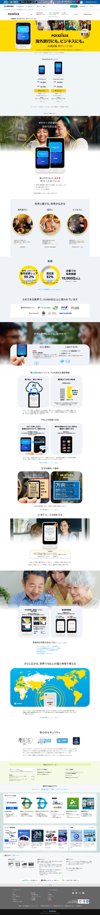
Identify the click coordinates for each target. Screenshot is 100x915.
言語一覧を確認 (49, 462)
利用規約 (20, 905)
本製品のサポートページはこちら (71, 777)
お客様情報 (33, 899)
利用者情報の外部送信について (46, 905)
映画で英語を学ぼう (42, 652)
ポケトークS (65, 13)
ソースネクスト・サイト (16, 889)
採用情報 (50, 899)
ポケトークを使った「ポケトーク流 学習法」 (48, 646)
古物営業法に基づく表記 (69, 905)
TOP (4, 10)
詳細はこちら (15, 855)
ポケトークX (40, 13)
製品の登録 (33, 892)
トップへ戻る (50, 885)
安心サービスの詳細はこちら (42, 774)
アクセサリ (76, 14)
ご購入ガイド (50, 866)
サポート (14, 898)
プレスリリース (51, 896)
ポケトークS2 (54, 13)
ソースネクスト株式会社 (70, 773)
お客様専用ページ (83, 6)
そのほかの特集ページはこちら (44, 653)
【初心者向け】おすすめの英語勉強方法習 (47, 650)
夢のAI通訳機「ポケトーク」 (22, 9)
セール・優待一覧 (16, 896)
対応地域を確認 (49, 717)
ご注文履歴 (33, 898)
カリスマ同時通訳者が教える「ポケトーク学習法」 (49, 648)
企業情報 (50, 894)
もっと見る (63, 827)
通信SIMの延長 (87, 14)
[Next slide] (93, 810)
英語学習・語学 (45, 789)
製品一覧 (8, 9)
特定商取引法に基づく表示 (58, 905)
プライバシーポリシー (35, 905)
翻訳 (53, 789)
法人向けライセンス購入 (17, 901)
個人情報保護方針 (26, 905)
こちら (67, 870)
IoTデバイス (13, 9)
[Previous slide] (6, 810)
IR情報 (49, 898)
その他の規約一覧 (78, 905)
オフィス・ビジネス (62, 789)
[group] (12, 810)
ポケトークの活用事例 (49, 289)
